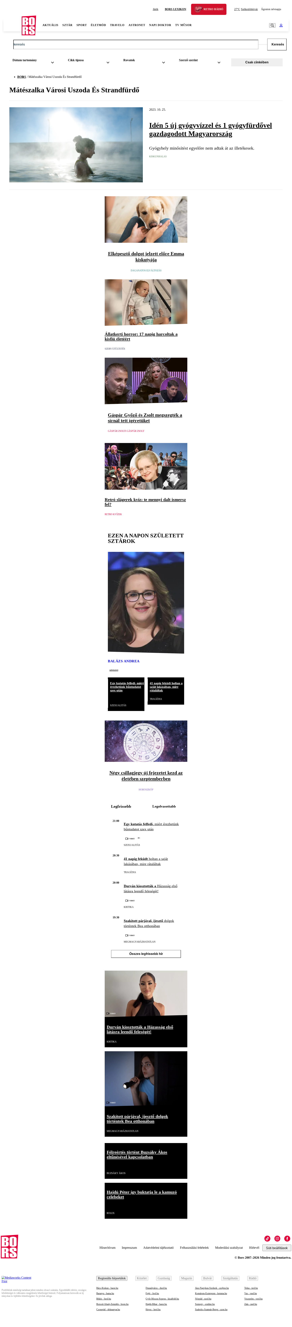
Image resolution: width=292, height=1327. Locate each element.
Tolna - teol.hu (251, 1288)
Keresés (278, 44)
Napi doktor (160, 25)
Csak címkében (257, 62)
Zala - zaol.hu (250, 1304)
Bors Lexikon (175, 9)
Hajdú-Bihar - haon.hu (156, 1304)
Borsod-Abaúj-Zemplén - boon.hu (112, 1304)
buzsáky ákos (116, 1173)
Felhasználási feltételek (194, 1247)
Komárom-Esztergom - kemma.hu (211, 1293)
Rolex (111, 1213)
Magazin (186, 1278)
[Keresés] (272, 25)
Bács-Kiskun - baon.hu (107, 1288)
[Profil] (281, 25)
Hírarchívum (107, 1247)
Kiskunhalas (158, 156)
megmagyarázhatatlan (140, 941)
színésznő (113, 670)
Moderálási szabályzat (229, 1247)
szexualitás (118, 705)
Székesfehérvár (246, 9)
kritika (129, 907)
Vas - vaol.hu (250, 1293)
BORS (21, 76)
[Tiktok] (267, 1239)
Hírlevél (254, 1247)
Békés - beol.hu (103, 1298)
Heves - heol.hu (153, 1309)
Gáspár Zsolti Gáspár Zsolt (126, 431)
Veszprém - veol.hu (253, 1298)
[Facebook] (287, 1239)
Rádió (252, 1278)
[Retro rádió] (199, 10)
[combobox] (34, 61)
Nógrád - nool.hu (203, 1298)
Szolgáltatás (230, 1278)
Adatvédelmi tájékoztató (158, 1247)
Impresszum (129, 1247)
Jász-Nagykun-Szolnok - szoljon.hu (212, 1288)
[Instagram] (277, 1239)
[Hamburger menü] (12, 25)
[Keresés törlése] (262, 44)
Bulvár (207, 1278)
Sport (81, 25)
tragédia (156, 699)
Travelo (117, 25)
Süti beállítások (277, 1248)
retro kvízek (113, 514)
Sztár (67, 25)
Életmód (98, 25)
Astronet (137, 25)
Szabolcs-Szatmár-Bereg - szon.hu (211, 1309)
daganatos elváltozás (146, 270)
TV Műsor (183, 25)
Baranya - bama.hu (105, 1293)
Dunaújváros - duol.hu (156, 1288)
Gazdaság (164, 1278)
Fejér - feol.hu (152, 1293)
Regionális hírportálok (112, 1278)
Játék (155, 9)
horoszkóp (146, 789)
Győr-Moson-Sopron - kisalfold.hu (162, 1298)
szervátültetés (115, 348)
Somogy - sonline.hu (205, 1304)
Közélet (142, 1278)
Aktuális (50, 25)
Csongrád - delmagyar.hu (108, 1309)
